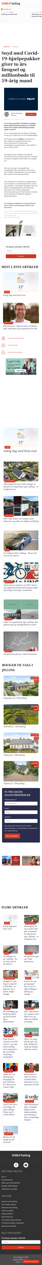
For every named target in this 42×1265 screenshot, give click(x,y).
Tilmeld (21, 256)
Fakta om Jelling (7, 1211)
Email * (7, 808)
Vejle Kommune (7, 1217)
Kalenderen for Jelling (9, 1208)
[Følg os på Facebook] (16, 1165)
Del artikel (29, 114)
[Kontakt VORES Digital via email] (25, 1165)
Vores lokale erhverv (9, 1204)
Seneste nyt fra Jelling (9, 1201)
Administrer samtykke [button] (9, 1189)
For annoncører (7, 1180)
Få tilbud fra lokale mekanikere (13, 1223)
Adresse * (7, 817)
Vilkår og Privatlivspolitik (11, 1183)
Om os (4, 1177)
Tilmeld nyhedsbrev (31, 1261)
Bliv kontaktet (12, 836)
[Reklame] (21, 228)
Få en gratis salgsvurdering (11, 1220)
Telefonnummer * (10, 800)
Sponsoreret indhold (9, 1226)
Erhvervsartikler (7, 1214)
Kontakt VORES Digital (10, 1186)
